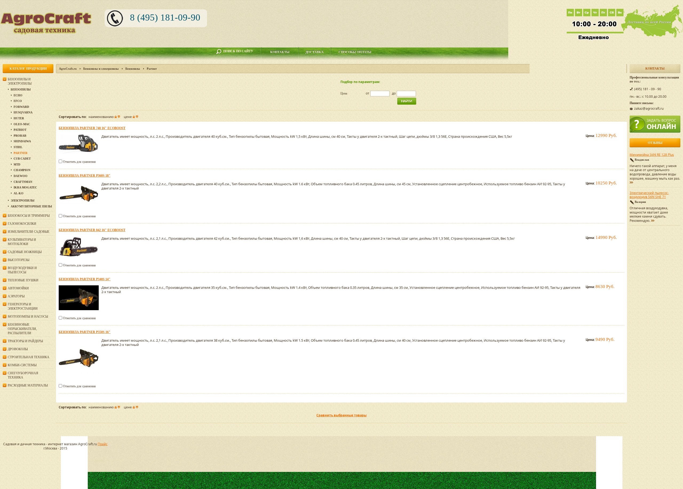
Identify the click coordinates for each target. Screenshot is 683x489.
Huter (19, 118)
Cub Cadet (22, 158)
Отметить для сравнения (79, 162)
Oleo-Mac (22, 124)
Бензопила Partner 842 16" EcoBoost (92, 230)
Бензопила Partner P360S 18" (84, 176)
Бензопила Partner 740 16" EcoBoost (92, 128)
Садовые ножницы (25, 252)
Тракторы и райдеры (25, 341)
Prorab (20, 135)
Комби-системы (22, 365)
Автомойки (18, 288)
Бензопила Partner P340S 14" (84, 279)
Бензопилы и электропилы (101, 68)
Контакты (279, 52)
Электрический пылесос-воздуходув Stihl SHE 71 (649, 195)
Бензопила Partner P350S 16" (84, 332)
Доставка (314, 52)
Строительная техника (28, 357)
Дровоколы (18, 349)
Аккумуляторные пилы (31, 206)
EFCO (18, 100)
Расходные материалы (28, 385)
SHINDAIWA (22, 141)
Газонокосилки (22, 224)
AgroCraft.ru (68, 68)
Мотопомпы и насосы (28, 316)
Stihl (18, 147)
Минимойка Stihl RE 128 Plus (652, 155)
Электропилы (22, 200)
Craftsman (23, 181)
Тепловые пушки (23, 280)
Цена (343, 93)
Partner (20, 153)
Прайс (103, 444)
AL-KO (18, 193)
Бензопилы (132, 68)
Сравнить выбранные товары (341, 415)
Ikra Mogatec (25, 187)
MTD (17, 164)
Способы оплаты (355, 52)
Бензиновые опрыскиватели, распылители (22, 329)
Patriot (20, 129)
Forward (21, 106)
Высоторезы (18, 260)
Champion (22, 170)
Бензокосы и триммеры (29, 216)
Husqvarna (23, 112)
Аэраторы (16, 296)
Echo (18, 95)
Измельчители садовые (28, 232)
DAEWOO (20, 176)
